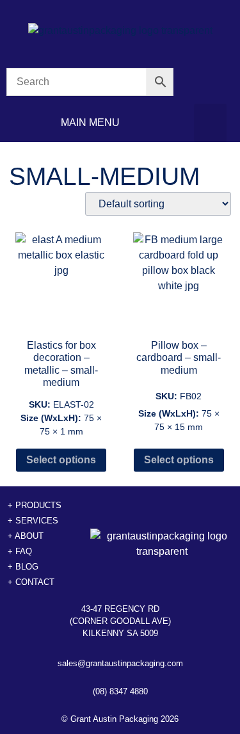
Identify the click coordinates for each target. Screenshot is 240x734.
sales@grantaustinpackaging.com (120, 663)
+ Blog (23, 566)
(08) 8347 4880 (120, 691)
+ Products (34, 505)
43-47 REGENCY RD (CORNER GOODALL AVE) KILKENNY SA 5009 (120, 621)
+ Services (33, 520)
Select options (61, 459)
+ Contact (31, 582)
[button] (210, 123)
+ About (26, 536)
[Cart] (210, 82)
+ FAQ (20, 551)
